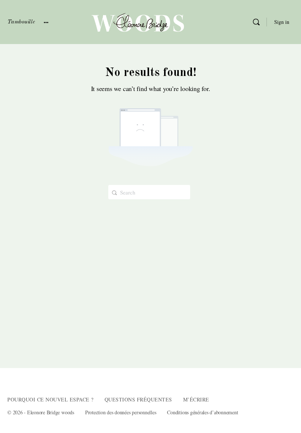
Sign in (281, 21)
